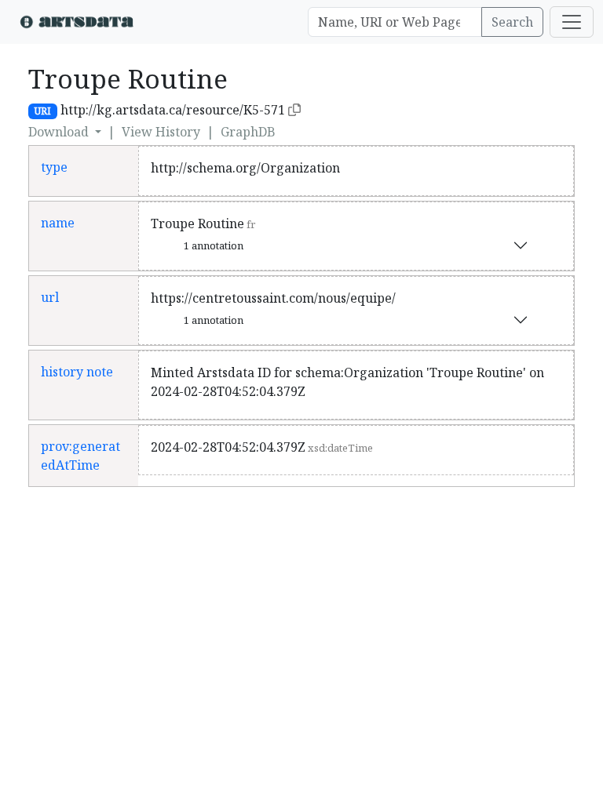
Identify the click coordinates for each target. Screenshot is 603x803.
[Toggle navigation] (572, 22)
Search (512, 22)
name (58, 222)
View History (161, 131)
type (54, 167)
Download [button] (60, 131)
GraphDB (248, 131)
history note (77, 371)
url (50, 297)
